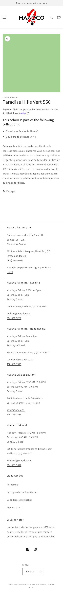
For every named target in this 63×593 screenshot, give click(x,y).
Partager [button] (11, 191)
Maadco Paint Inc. (20, 584)
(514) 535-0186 (15, 260)
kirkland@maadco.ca (19, 460)
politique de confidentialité (22, 492)
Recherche (12, 484)
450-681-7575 (14, 364)
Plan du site (13, 507)
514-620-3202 (14, 318)
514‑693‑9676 (14, 465)
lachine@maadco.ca (18, 313)
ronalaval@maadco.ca (20, 359)
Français (30, 571)
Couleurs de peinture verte (21, 136)
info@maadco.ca (16, 255)
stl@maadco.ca (16, 409)
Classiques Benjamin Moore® (22, 131)
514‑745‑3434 (14, 414)
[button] (4, 17)
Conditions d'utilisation (19, 499)
